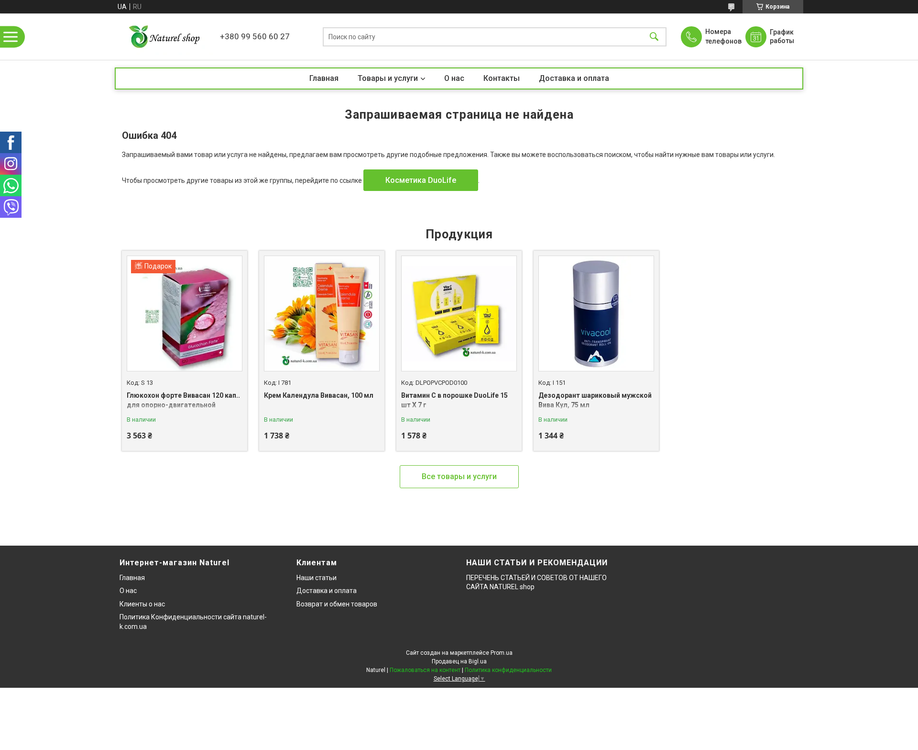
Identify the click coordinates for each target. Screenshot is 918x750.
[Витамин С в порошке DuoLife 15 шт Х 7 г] (459, 313)
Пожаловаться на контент (425, 670)
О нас (454, 78)
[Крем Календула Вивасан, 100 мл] (322, 313)
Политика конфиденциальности (508, 670)
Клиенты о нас (142, 604)
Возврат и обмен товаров (336, 604)
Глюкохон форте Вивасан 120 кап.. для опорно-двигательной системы (183, 405)
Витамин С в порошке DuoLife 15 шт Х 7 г (454, 400)
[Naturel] (165, 36)
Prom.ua (502, 652)
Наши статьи (316, 578)
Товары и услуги (388, 78)
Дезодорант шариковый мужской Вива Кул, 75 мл (595, 400)
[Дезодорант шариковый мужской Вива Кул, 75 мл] (596, 313)
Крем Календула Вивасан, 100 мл (318, 395)
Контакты (501, 78)
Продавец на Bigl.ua (459, 661)
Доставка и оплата (574, 78)
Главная (324, 78)
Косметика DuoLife (420, 180)
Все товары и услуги (459, 476)
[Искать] (654, 36)
